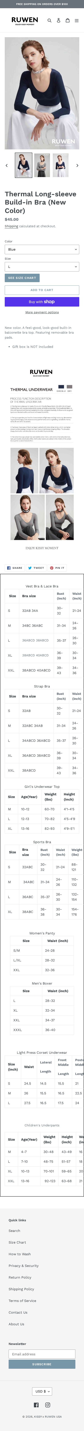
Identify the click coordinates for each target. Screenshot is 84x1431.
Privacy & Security (24, 1266)
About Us (16, 1324)
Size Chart (17, 1242)
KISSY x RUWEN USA (48, 1416)
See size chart (22, 278)
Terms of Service (22, 1301)
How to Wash (20, 1254)
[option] (23, 165)
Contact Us (18, 1312)
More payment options (42, 312)
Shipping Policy (21, 1289)
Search (14, 1231)
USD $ (41, 1391)
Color (8, 241)
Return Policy (20, 1277)
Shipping (11, 226)
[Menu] (76, 20)
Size (8, 258)
